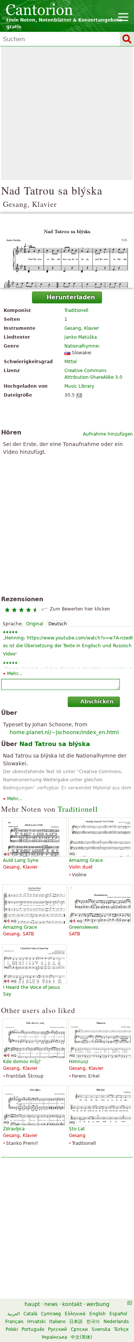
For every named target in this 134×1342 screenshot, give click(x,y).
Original (34, 623)
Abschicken (97, 701)
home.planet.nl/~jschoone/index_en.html (64, 732)
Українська (54, 1337)
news (51, 1304)
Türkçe (121, 1329)
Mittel (70, 361)
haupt (32, 1304)
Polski (12, 1329)
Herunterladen (71, 297)
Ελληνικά (75, 1313)
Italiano (57, 1321)
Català (30, 1313)
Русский (57, 1329)
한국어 (93, 1321)
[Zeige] (67, 251)
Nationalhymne (81, 346)
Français (14, 1321)
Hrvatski (36, 1321)
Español (118, 1313)
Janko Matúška (80, 337)
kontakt (72, 1304)
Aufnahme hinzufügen (108, 434)
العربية (13, 1313)
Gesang (72, 328)
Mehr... (14, 673)
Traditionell (76, 310)
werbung (97, 1304)
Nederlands (116, 1321)
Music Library (79, 386)
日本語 (76, 1321)
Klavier (91, 328)
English (97, 1313)
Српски (79, 1329)
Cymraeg (51, 1313)
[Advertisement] (67, 113)
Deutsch (57, 623)
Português (33, 1329)
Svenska (101, 1329)
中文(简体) (81, 1337)
